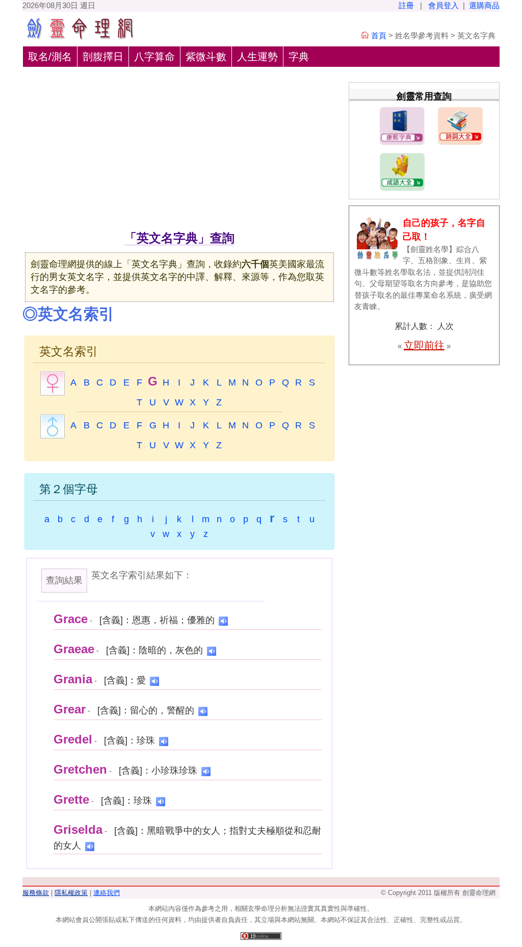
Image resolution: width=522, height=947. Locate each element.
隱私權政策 (71, 893)
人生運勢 (257, 56)
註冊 (406, 5)
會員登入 (443, 5)
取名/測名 (50, 56)
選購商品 (484, 5)
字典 (299, 56)
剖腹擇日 (103, 56)
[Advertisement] (179, 152)
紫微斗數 (206, 56)
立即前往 (424, 345)
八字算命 (154, 56)
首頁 (378, 35)
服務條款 (35, 893)
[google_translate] (223, 620)
